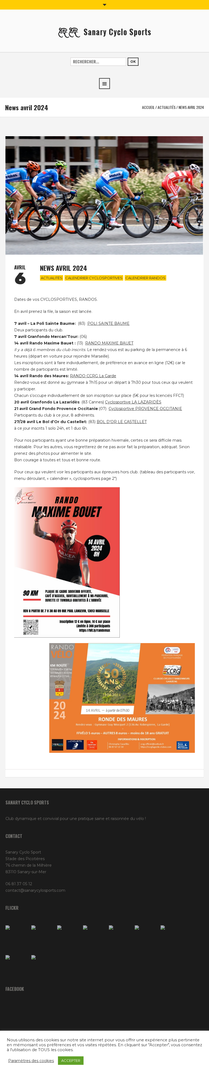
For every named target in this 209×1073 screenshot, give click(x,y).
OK (133, 62)
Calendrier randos (145, 278)
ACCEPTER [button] (70, 1060)
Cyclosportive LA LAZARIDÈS (133, 402)
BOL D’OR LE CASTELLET (122, 421)
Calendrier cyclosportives (93, 278)
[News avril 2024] (104, 195)
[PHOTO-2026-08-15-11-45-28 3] (17, 937)
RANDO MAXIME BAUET (109, 343)
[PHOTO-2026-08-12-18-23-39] (42, 937)
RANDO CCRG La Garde (93, 375)
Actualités (167, 107)
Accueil (148, 107)
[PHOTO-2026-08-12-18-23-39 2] (120, 937)
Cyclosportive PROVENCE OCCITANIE (145, 408)
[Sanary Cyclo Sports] (104, 32)
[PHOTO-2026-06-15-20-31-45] (17, 966)
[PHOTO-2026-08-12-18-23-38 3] (172, 937)
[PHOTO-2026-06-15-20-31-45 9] (42, 966)
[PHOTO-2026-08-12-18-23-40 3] (68, 937)
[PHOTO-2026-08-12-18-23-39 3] (146, 937)
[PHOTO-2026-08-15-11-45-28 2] (94, 937)
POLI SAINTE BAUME (108, 323)
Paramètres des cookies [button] (31, 1060)
